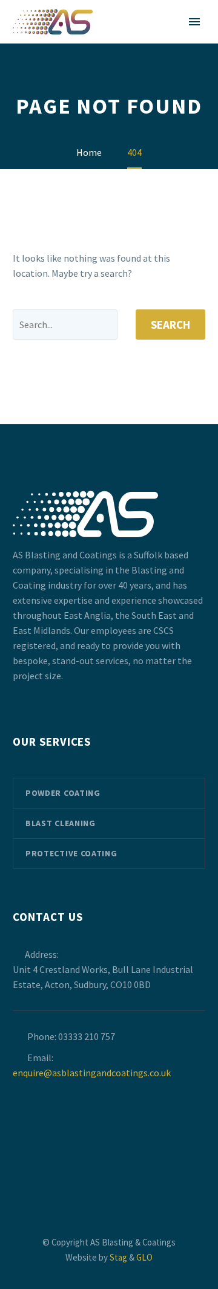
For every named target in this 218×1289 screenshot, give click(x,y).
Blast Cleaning (60, 823)
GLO (144, 1257)
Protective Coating (71, 853)
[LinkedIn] (117, 1169)
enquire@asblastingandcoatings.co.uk (92, 1073)
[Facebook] (101, 1169)
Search (170, 324)
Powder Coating (63, 792)
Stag (118, 1257)
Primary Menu (194, 22)
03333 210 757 (86, 1036)
